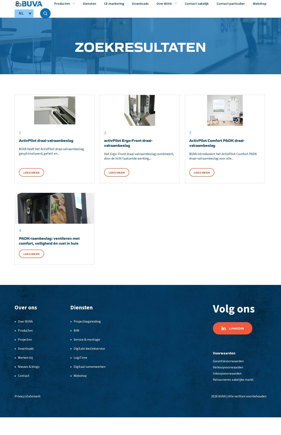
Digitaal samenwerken (90, 366)
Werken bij (25, 357)
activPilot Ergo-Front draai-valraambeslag (128, 143)
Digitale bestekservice (89, 348)
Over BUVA (164, 3)
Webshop (259, 3)
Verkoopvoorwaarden (228, 367)
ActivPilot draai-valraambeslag (46, 140)
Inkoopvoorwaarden (227, 373)
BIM (76, 330)
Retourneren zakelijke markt (233, 379)
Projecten (25, 339)
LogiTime (80, 357)
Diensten (89, 3)
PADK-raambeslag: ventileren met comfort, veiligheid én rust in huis (49, 240)
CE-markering (114, 3)
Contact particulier (231, 3)
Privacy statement (28, 396)
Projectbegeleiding (87, 321)
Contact (23, 376)
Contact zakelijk (197, 3)
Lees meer (31, 172)
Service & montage (87, 339)
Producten (62, 3)
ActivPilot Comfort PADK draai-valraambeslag (217, 143)
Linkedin (236, 328)
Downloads (140, 3)
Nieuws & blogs (28, 366)
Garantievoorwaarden (228, 361)
